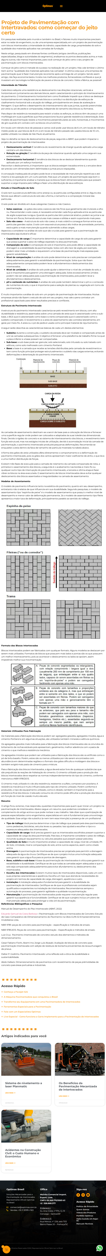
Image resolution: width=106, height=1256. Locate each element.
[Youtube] (88, 1195)
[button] (61, 6)
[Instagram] (83, 1195)
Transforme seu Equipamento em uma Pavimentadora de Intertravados (42, 1002)
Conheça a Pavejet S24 (16, 992)
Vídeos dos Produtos (86, 1212)
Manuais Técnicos (84, 1224)
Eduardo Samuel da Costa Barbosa (19, 914)
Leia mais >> (10, 1093)
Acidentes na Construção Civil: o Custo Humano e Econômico (23, 1153)
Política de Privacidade (87, 1206)
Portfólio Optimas (84, 1216)
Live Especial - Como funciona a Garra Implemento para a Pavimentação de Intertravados (51, 1016)
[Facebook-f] (78, 1195)
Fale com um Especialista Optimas (22, 1012)
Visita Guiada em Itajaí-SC (87, 1220)
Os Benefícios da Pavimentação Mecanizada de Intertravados (78, 1086)
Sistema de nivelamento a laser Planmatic (23, 1085)
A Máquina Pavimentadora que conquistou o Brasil (31, 997)
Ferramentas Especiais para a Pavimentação (27, 1006)
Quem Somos (82, 1209)
